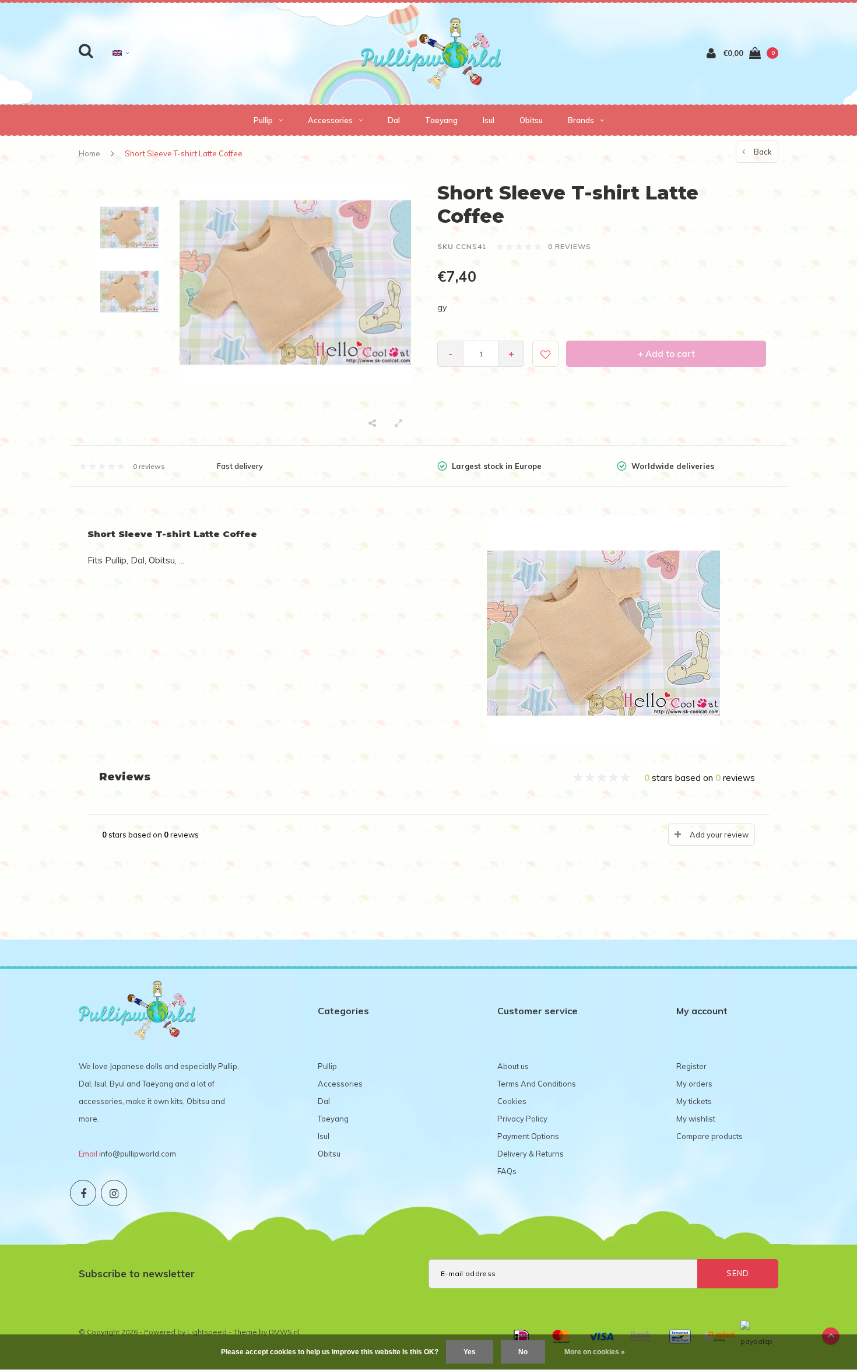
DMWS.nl (284, 1331)
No (523, 1352)
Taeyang (441, 120)
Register (691, 1066)
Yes (469, 1352)
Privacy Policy (522, 1118)
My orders (694, 1083)
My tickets (694, 1101)
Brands (581, 120)
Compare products (709, 1136)
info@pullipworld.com (137, 1153)
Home (89, 153)
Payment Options (528, 1136)
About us (513, 1066)
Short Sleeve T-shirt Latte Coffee (184, 153)
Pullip (263, 120)
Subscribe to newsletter (137, 1273)
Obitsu (531, 120)
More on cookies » (594, 1352)
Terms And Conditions (536, 1083)
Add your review (719, 834)
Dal (394, 120)
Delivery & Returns (530, 1153)
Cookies (511, 1101)
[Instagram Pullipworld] (114, 1193)
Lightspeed (207, 1331)
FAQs (507, 1171)
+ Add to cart (666, 353)
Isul (488, 120)
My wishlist (695, 1118)
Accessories (330, 120)
